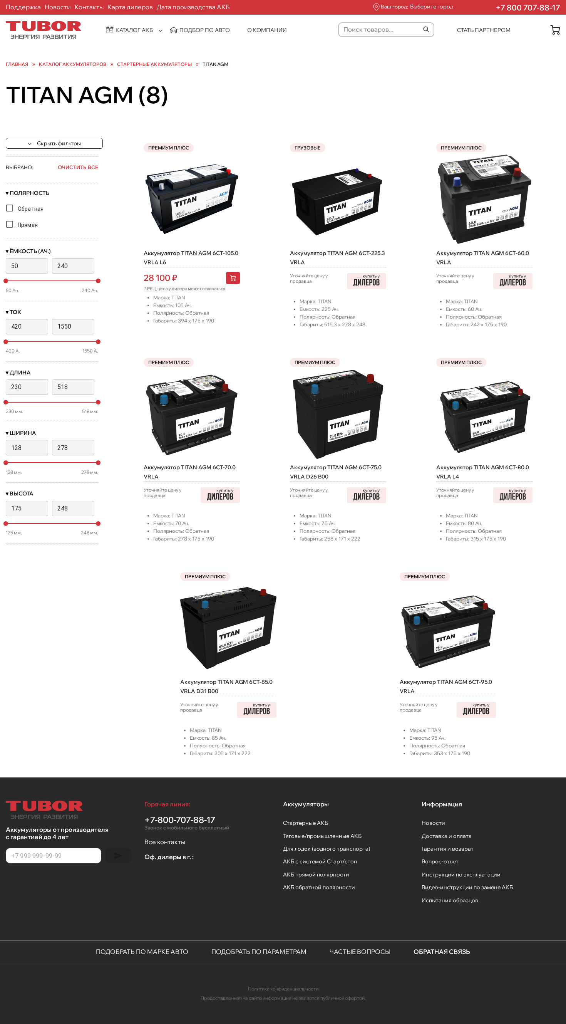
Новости (58, 7)
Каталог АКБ (134, 30)
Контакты (89, 7)
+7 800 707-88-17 (528, 7)
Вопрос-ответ (440, 861)
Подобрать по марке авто (142, 951)
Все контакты (164, 841)
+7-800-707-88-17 (186, 823)
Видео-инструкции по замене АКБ (467, 887)
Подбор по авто (204, 30)
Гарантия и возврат (448, 848)
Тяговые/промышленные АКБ (322, 836)
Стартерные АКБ (305, 822)
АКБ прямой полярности (316, 874)
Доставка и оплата (447, 836)
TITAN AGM (215, 64)
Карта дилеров (130, 7)
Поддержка (23, 7)
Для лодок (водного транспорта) (326, 848)
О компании (267, 30)
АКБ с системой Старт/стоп (320, 861)
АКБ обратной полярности (319, 887)
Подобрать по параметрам (258, 951)
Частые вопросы (360, 951)
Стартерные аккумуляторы (154, 64)
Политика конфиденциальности (283, 989)
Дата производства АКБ (193, 7)
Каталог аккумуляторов (72, 64)
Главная (17, 64)
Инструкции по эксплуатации (461, 874)
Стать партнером (484, 30)
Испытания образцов (450, 900)
